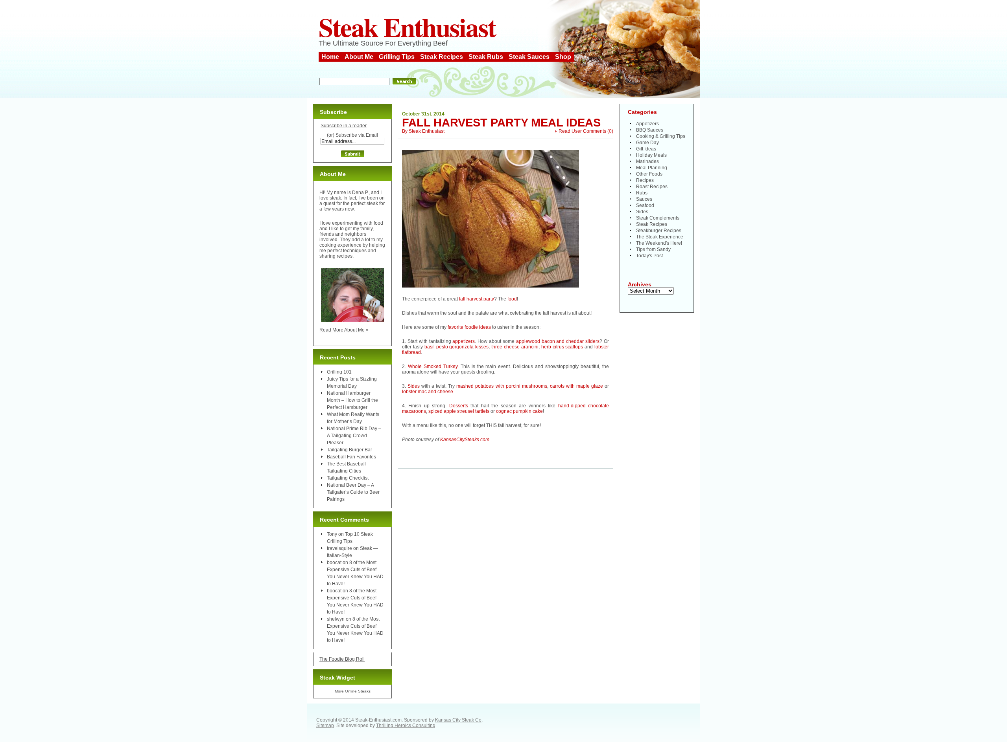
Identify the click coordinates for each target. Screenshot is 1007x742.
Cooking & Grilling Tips (660, 136)
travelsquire (339, 548)
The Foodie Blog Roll (342, 659)
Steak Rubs (485, 56)
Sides (414, 386)
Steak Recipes (441, 56)
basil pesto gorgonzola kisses (456, 347)
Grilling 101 (339, 372)
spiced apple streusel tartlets (458, 411)
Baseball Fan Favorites (351, 457)
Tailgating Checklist (348, 478)
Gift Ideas (646, 149)
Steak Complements (657, 218)
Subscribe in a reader (344, 125)
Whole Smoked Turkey (432, 366)
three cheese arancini (515, 347)
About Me (359, 56)
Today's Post (649, 255)
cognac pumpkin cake (519, 411)
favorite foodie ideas (469, 327)
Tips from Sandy (653, 249)
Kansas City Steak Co (458, 720)
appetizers (463, 341)
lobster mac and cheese (427, 391)
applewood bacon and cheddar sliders (557, 341)
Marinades (647, 161)
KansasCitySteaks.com (464, 439)
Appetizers (647, 123)
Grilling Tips (397, 56)
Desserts (458, 406)
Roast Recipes (652, 186)
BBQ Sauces (649, 130)
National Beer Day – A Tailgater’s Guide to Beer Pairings (353, 492)
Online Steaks (358, 691)
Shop (563, 56)
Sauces (644, 199)
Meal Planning (651, 167)
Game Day (647, 142)
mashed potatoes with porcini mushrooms (501, 386)
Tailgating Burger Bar (349, 450)
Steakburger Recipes (658, 230)
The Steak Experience (659, 237)
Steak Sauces (529, 56)
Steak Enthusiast (407, 26)
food (512, 299)
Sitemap (325, 725)
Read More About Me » (344, 330)
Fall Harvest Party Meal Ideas (501, 122)
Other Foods (649, 174)
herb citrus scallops (562, 347)
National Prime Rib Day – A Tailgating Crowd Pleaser (354, 435)
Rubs (641, 193)
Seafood (645, 205)
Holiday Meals (651, 155)
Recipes (645, 180)
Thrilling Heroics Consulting (405, 725)
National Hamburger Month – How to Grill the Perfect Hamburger (352, 400)
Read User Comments (582, 131)
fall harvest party (476, 299)
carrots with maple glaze (576, 386)
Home (330, 56)
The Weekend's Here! (659, 243)
